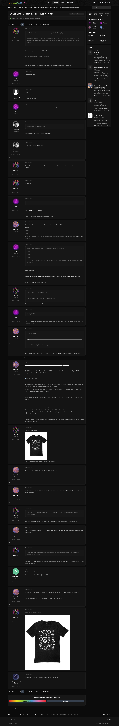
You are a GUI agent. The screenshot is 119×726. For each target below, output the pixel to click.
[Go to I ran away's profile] (16, 124)
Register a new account (27, 701)
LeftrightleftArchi (16, 682)
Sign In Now (66, 701)
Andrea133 (96, 102)
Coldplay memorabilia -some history (101, 68)
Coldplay (95, 114)
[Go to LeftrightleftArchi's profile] (16, 677)
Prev (13, 24)
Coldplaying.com (97, 50)
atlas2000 (15, 36)
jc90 (16, 79)
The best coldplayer (98, 88)
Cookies (15, 723)
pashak (95, 125)
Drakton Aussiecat (97, 78)
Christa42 (15, 229)
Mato (95, 54)
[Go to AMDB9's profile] (89, 23)
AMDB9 (93, 22)
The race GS (97, 52)
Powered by (102, 723)
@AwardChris (15, 576)
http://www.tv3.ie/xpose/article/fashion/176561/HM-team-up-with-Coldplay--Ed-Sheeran (47, 365)
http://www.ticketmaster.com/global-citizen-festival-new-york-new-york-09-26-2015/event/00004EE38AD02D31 (52, 276)
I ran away (16, 129)
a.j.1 (94, 70)
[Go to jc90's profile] (16, 74)
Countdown (28, 183)
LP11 (95, 84)
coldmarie (96, 62)
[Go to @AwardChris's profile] (16, 571)
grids (104, 26)
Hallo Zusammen (98, 101)
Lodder (13, 18)
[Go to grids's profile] (101, 27)
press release (35, 56)
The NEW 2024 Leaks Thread (101, 116)
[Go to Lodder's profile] (10, 18)
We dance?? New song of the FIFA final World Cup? (101, 86)
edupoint (95, 95)
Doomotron (96, 117)
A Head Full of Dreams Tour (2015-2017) (32, 18)
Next (37, 24)
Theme (10, 723)
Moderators (16, 131)
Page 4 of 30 (45, 24)
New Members (97, 65)
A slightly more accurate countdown (34, 210)
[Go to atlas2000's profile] (16, 31)
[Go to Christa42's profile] (16, 224)
